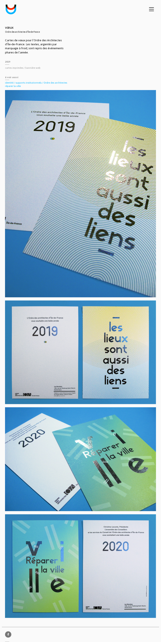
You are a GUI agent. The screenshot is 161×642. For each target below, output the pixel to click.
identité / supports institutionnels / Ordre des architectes (36, 82)
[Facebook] (8, 634)
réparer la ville (13, 86)
